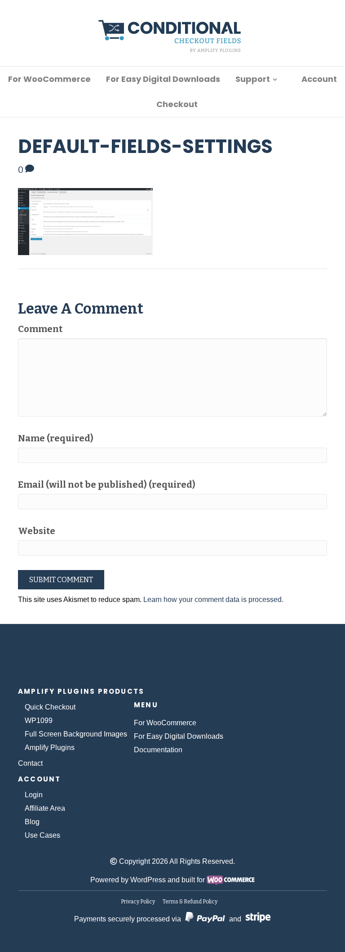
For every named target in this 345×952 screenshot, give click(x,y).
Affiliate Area (45, 808)
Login (34, 795)
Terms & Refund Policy (190, 901)
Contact (30, 763)
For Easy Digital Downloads (163, 79)
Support (252, 79)
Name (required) (55, 438)
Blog (32, 822)
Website (36, 530)
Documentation (158, 750)
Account (319, 79)
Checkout (177, 104)
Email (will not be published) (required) (106, 484)
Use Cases (42, 835)
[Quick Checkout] (172, 658)
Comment (40, 328)
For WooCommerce (49, 79)
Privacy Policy (138, 901)
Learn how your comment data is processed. (213, 599)
